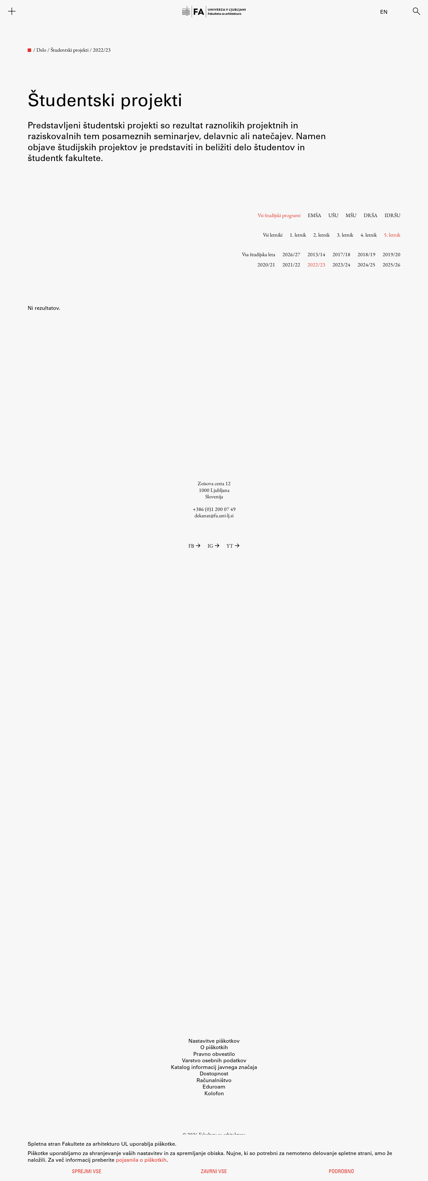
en (384, 11)
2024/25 (366, 264)
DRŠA (370, 215)
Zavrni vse (214, 1172)
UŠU (333, 215)
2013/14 (316, 254)
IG (210, 545)
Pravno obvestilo (214, 1053)
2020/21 (266, 264)
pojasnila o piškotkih (141, 1159)
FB (191, 545)
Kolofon (214, 1093)
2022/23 (316, 264)
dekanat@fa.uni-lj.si (214, 515)
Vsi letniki (272, 234)
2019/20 (391, 254)
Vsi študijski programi (279, 215)
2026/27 (291, 254)
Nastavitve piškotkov (214, 1040)
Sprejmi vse (86, 1172)
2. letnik (321, 234)
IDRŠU (392, 215)
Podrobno (341, 1172)
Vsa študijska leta (258, 254)
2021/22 (291, 264)
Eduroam (214, 1086)
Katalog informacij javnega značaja (214, 1066)
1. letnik (298, 234)
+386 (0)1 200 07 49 (214, 509)
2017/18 (341, 254)
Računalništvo (214, 1080)
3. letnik (345, 234)
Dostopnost (214, 1073)
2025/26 (391, 264)
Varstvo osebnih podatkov (214, 1060)
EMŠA (314, 215)
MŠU (351, 215)
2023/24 (341, 264)
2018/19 (366, 254)
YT (230, 545)
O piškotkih (214, 1047)
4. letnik (368, 234)
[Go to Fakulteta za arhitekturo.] (29, 50)
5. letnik (392, 234)
